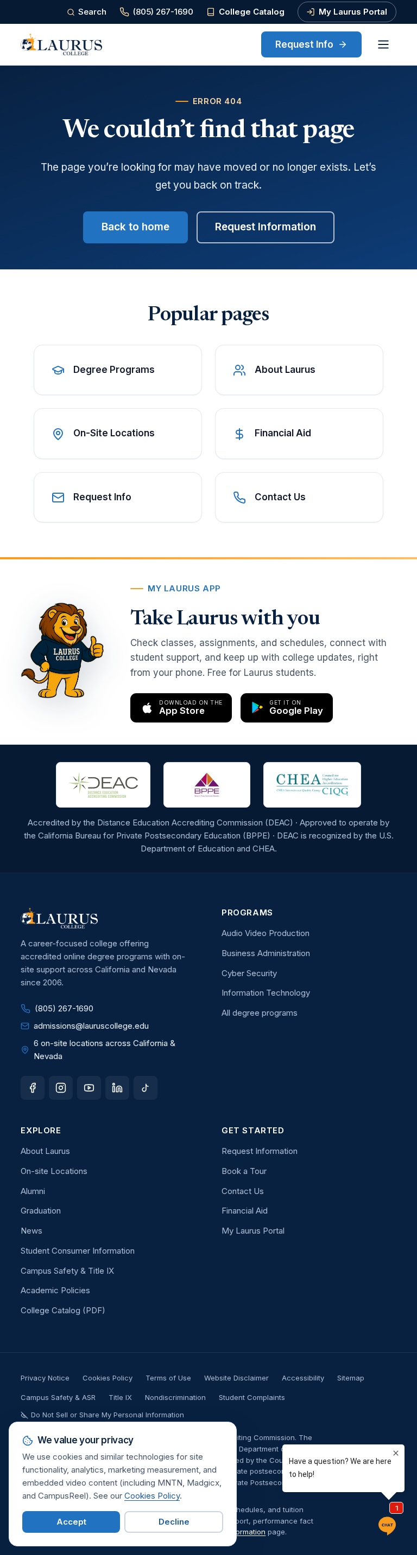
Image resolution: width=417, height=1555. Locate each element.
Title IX (120, 1397)
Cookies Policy (107, 1377)
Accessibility (303, 1377)
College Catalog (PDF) (63, 1310)
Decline (174, 1522)
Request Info (304, 44)
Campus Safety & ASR (58, 1397)
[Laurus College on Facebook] (33, 1088)
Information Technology (266, 993)
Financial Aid (245, 1210)
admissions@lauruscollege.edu (91, 1026)
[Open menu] (383, 44)
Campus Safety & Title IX (67, 1271)
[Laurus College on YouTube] (89, 1088)
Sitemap (350, 1377)
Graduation (41, 1210)
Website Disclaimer (236, 1377)
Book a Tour (244, 1171)
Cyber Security (249, 973)
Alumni (33, 1191)
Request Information (265, 227)
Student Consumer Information (78, 1251)
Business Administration (266, 953)
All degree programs (260, 1013)
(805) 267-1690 (163, 12)
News (31, 1230)
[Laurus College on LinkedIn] (117, 1088)
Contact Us (243, 1191)
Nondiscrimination (175, 1397)
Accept (71, 1522)
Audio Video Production (265, 933)
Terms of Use (168, 1377)
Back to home (135, 227)
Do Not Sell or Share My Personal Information (107, 1414)
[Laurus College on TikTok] (145, 1088)
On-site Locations (54, 1171)
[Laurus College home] (61, 44)
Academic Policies (55, 1290)
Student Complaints (252, 1397)
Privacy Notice (45, 1377)
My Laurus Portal (353, 12)
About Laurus (45, 1151)
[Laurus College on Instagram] (61, 1088)
